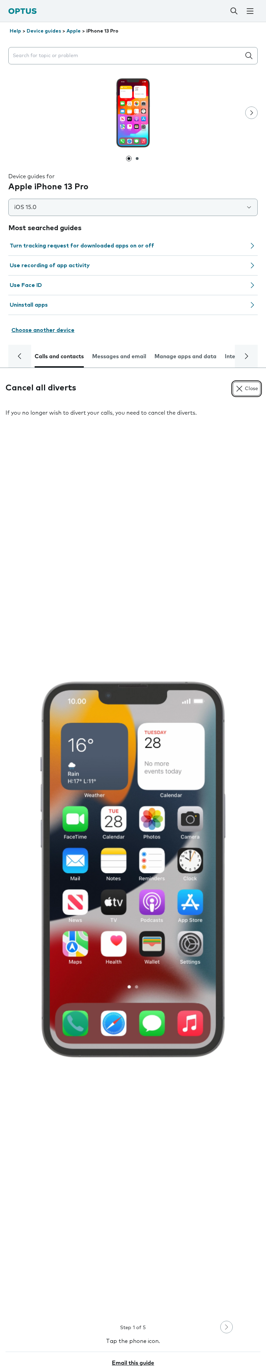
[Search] (233, 11)
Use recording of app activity (50, 265)
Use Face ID (26, 285)
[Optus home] (22, 11)
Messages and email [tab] (119, 356)
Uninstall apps (29, 305)
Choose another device (42, 330)
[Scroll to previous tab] (19, 356)
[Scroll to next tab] (246, 356)
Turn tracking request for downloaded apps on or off (82, 246)
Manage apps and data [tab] (185, 356)
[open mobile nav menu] (250, 11)
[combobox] (126, 56)
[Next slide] (251, 113)
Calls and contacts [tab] (59, 356)
